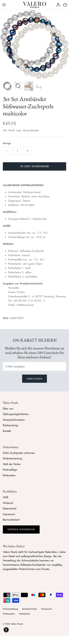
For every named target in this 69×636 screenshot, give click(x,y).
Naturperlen (24, 613)
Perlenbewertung (12, 458)
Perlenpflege (10, 470)
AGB (5, 497)
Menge (7, 143)
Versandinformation (14, 420)
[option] (34, 44)
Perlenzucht (46, 609)
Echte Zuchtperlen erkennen (19, 453)
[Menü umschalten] (4, 5)
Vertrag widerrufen (21, 529)
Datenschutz (9, 508)
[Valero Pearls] (34, 5)
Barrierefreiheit (11, 520)
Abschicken (34, 378)
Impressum (9, 514)
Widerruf (8, 503)
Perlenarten (9, 475)
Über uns (8, 409)
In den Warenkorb (34, 166)
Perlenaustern (9, 613)
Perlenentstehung (10, 609)
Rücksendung (10, 425)
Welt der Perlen (12, 464)
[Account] (57, 5)
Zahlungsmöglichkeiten (16, 414)
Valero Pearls (17, 623)
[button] (6, 629)
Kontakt (7, 431)
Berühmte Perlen (29, 609)
